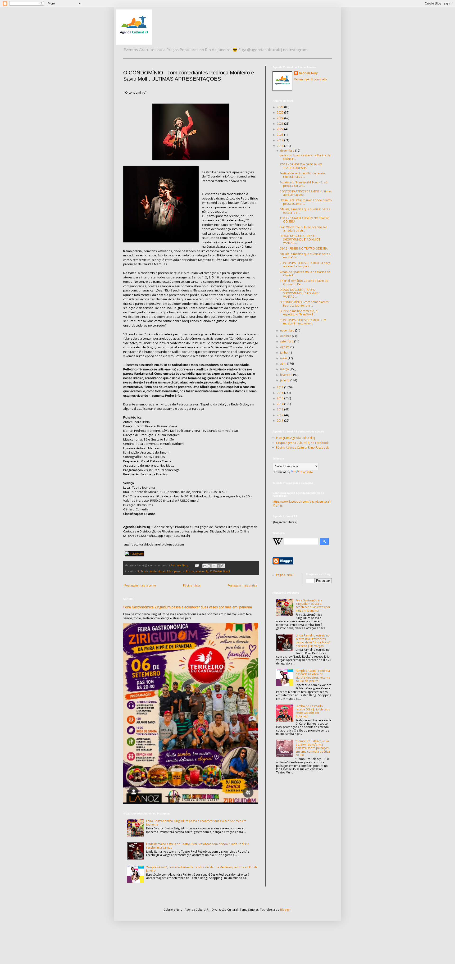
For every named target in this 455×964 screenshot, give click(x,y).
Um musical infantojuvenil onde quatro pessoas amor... (306, 201)
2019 (280, 140)
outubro (286, 336)
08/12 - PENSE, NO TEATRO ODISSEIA (304, 248)
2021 (280, 135)
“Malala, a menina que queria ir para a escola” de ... (305, 210)
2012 (280, 415)
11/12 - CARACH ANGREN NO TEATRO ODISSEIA (305, 219)
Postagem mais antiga (242, 585)
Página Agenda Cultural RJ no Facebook (302, 448)
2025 (280, 112)
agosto (285, 347)
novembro (287, 330)
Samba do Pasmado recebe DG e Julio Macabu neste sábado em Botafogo (313, 711)
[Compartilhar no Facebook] (218, 566)
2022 (280, 129)
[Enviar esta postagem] (197, 565)
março (285, 369)
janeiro (285, 380)
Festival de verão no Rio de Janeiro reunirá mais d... (303, 175)
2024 (280, 118)
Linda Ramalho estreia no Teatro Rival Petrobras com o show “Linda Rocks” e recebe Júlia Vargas (197, 845)
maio (284, 358)
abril (283, 364)
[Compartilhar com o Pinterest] (222, 566)
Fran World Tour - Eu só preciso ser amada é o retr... (303, 228)
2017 (280, 387)
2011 (280, 420)
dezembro (287, 151)
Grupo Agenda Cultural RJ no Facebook (302, 443)
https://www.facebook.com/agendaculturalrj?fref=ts (302, 504)
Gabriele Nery (308, 73)
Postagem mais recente (140, 585)
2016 (280, 393)
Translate (306, 472)
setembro (287, 341)
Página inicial (191, 585)
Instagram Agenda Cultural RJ (295, 438)
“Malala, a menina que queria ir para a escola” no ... (305, 255)
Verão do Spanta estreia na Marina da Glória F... (305, 157)
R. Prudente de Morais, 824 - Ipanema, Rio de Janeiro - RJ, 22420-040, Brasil (183, 571)
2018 (280, 146)
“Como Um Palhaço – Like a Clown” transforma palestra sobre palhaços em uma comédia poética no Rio (313, 748)
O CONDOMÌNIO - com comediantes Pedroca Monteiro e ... (304, 303)
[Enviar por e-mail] (204, 566)
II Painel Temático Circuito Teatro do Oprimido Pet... (304, 282)
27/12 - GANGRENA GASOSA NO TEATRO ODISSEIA (301, 166)
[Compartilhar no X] (213, 566)
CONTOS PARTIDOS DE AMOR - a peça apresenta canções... (305, 264)
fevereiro (286, 375)
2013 (280, 409)
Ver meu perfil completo (310, 79)
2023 (280, 124)
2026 (280, 107)
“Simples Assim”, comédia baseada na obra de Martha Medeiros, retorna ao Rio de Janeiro (202, 869)
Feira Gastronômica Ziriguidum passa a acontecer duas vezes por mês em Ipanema (187, 607)
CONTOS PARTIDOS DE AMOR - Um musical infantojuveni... (303, 321)
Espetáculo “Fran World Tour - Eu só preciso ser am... (304, 184)
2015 (280, 398)
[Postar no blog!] (209, 566)
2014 (280, 404)
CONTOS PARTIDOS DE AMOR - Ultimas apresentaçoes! (306, 193)
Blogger (285, 910)
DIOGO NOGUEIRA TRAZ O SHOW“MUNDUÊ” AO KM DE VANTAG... (300, 239)
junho (284, 352)
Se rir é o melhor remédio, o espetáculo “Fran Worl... (299, 312)
